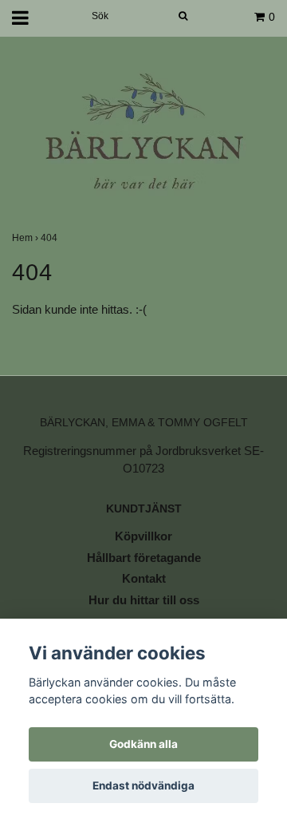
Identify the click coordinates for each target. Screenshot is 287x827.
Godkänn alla (143, 744)
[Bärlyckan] (143, 133)
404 (50, 237)
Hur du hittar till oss (143, 600)
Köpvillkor (143, 536)
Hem (26, 237)
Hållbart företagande (144, 557)
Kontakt (144, 578)
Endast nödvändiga (143, 785)
